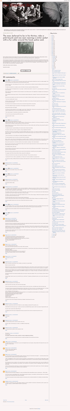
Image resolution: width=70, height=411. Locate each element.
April (53, 66)
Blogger (39, 408)
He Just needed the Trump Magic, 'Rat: (11, 219)
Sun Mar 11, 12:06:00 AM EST (12, 244)
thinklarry (6, 381)
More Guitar (54, 191)
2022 (52, 35)
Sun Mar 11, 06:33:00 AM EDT (12, 354)
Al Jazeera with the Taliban (56, 190)
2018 (52, 40)
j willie (6, 341)
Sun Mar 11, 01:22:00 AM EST (14, 333)
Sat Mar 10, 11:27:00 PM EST (13, 186)
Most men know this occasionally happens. (58, 183)
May (53, 65)
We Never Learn (54, 91)
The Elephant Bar (17, 5)
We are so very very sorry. (56, 163)
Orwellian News (54, 218)
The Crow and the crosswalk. (56, 129)
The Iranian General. (55, 192)
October (53, 58)
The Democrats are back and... (57, 108)
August (53, 61)
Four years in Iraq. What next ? (57, 140)
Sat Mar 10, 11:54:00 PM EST (11, 218)
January (53, 235)
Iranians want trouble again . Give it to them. (58, 113)
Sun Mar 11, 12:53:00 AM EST (13, 320)
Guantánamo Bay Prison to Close (57, 156)
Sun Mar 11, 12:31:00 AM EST (13, 281)
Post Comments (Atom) (10, 401)
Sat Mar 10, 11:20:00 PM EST (13, 179)
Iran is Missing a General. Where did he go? (58, 209)
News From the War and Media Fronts (58, 227)
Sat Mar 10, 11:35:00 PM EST (14, 204)
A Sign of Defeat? (54, 164)
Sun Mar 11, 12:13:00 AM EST (13, 261)
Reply (6, 117)
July (53, 62)
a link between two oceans (9, 257)
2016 (52, 43)
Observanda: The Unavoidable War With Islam (59, 149)
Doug (6, 218)
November (54, 57)
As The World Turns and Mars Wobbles (58, 224)
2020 (52, 38)
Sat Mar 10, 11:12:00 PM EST (13, 162)
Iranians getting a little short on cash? (57, 166)
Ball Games (54, 197)
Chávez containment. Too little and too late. (58, 213)
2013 (52, 47)
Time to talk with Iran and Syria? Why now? (58, 230)
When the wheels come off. (56, 150)
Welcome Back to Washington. (56, 153)
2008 (52, 53)
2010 (52, 51)
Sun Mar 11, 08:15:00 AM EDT (12, 371)
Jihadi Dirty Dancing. (55, 208)
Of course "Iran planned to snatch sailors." (58, 109)
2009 (52, 52)
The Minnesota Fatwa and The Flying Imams (59, 82)
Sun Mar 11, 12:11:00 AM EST (11, 256)
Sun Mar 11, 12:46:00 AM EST (13, 314)
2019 (52, 39)
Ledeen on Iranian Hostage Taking (57, 79)
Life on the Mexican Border (56, 71)
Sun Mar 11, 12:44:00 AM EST (13, 303)
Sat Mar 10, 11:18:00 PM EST (14, 168)
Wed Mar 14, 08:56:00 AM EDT (13, 381)
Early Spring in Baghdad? (56, 212)
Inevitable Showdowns (55, 98)
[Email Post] (18, 73)
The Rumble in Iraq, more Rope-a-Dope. (58, 221)
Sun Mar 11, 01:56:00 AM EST (12, 341)
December (54, 56)
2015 (52, 44)
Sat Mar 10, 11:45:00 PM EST (14, 212)
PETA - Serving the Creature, (56, 70)
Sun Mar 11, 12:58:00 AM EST (13, 327)
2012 (52, 48)
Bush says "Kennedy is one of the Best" (58, 160)
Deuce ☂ (6, 168)
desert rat (6, 162)
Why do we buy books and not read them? (58, 169)
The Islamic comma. (55, 103)
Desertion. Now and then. (56, 118)
